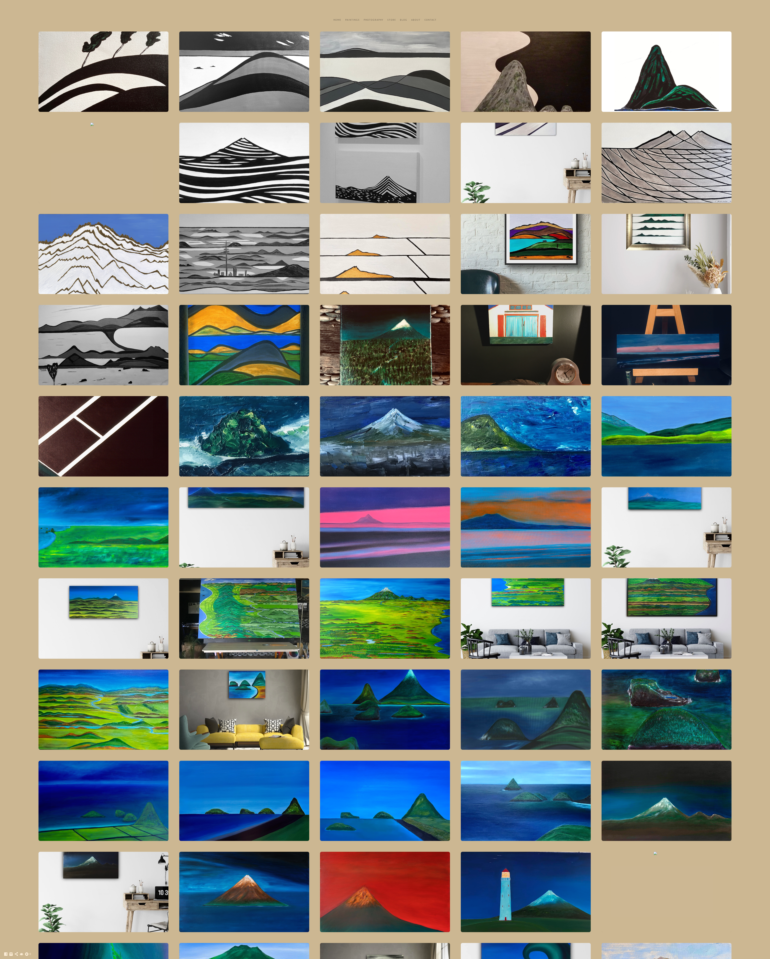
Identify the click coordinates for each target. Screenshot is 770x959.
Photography (373, 20)
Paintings (352, 20)
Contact (431, 20)
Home (337, 20)
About (415, 20)
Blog (403, 20)
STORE (391, 20)
